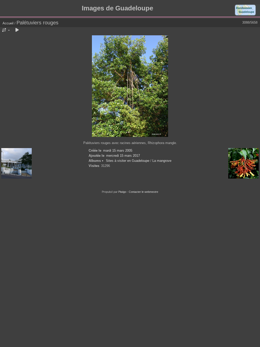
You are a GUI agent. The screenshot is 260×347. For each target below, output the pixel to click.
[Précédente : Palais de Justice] (16, 163)
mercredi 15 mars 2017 (123, 155)
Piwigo (122, 191)
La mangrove (161, 161)
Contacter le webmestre (143, 191)
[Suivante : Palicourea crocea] (243, 163)
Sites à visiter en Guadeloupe (127, 161)
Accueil (8, 23)
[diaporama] (17, 30)
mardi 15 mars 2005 (117, 150)
